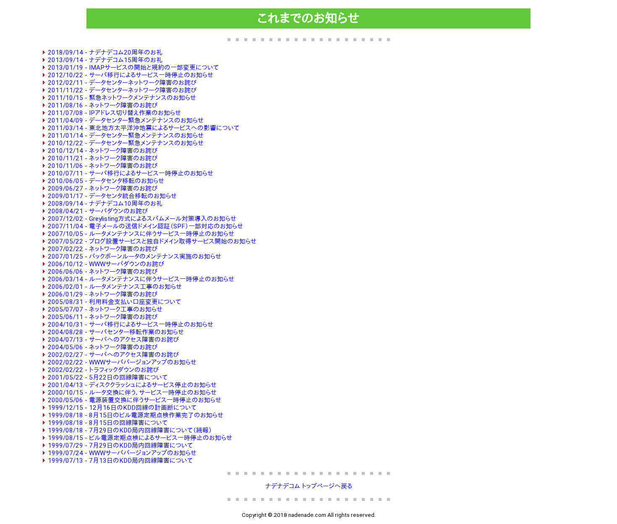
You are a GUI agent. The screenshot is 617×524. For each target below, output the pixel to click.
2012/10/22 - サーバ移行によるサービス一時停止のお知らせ (130, 75)
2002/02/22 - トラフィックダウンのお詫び (103, 370)
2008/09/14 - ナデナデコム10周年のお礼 (105, 203)
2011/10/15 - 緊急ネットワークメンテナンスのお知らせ (122, 98)
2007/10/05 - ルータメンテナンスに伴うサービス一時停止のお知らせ (141, 234)
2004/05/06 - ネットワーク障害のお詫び (102, 347)
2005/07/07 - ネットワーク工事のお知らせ (105, 309)
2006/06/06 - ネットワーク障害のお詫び (102, 271)
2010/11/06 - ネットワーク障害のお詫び (102, 166)
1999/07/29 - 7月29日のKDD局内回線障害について (120, 445)
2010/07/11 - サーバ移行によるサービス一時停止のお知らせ (130, 173)
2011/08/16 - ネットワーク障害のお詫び (102, 105)
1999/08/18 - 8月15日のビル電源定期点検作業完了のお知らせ (135, 415)
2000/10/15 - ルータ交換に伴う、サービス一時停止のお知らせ (132, 392)
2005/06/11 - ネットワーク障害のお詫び (102, 317)
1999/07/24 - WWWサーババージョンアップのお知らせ (122, 453)
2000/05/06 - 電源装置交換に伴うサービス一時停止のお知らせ (134, 400)
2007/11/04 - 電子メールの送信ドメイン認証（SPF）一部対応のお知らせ (145, 226)
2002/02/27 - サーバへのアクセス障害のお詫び (113, 355)
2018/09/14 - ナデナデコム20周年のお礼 (105, 52)
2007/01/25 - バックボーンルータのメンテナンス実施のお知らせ (134, 256)
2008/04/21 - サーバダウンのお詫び (98, 211)
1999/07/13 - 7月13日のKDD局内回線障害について (120, 460)
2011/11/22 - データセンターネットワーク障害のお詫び (122, 90)
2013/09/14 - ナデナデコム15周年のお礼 (105, 60)
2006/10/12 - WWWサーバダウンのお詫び (106, 264)
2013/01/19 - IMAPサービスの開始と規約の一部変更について (133, 67)
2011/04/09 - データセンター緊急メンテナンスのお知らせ (126, 120)
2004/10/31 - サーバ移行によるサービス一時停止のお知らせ (130, 324)
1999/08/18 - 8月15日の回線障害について (107, 423)
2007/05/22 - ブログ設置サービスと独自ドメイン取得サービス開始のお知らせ (152, 241)
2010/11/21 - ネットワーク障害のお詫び (102, 158)
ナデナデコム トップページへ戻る (308, 486)
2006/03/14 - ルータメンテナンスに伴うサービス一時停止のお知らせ (141, 279)
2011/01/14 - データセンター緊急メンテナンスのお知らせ (126, 135)
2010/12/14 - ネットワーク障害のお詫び (102, 151)
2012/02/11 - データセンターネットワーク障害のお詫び (122, 82)
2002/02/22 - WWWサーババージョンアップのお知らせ (122, 362)
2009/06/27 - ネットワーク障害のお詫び (102, 188)
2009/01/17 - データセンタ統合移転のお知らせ (112, 196)
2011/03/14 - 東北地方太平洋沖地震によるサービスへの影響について (143, 128)
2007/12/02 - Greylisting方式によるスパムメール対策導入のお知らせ (142, 219)
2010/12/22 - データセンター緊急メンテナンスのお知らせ (126, 143)
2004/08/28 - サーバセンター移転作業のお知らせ (116, 332)
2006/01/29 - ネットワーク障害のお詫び (102, 294)
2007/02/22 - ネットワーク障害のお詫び (102, 249)
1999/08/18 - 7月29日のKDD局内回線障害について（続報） (130, 430)
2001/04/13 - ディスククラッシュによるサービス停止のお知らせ (132, 385)
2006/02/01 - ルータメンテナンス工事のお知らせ (115, 287)
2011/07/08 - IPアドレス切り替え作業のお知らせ (114, 113)
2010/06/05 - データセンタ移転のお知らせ (106, 181)
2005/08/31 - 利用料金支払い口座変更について (114, 302)
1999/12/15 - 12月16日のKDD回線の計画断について (122, 407)
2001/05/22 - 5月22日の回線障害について (107, 377)
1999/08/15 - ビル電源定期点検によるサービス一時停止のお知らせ (140, 438)
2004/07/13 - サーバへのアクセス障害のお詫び (113, 339)
